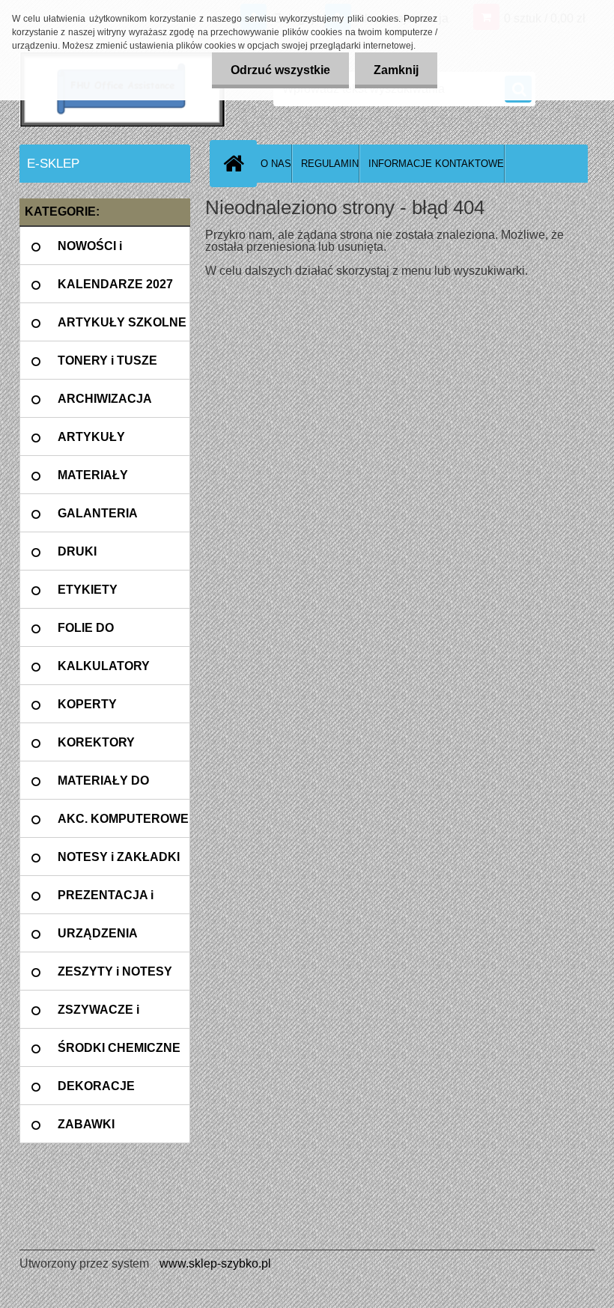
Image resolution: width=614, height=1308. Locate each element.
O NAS (276, 163)
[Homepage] (236, 163)
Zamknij (396, 70)
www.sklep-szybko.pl (215, 1263)
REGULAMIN (330, 163)
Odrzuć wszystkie (280, 70)
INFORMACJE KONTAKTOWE (436, 163)
